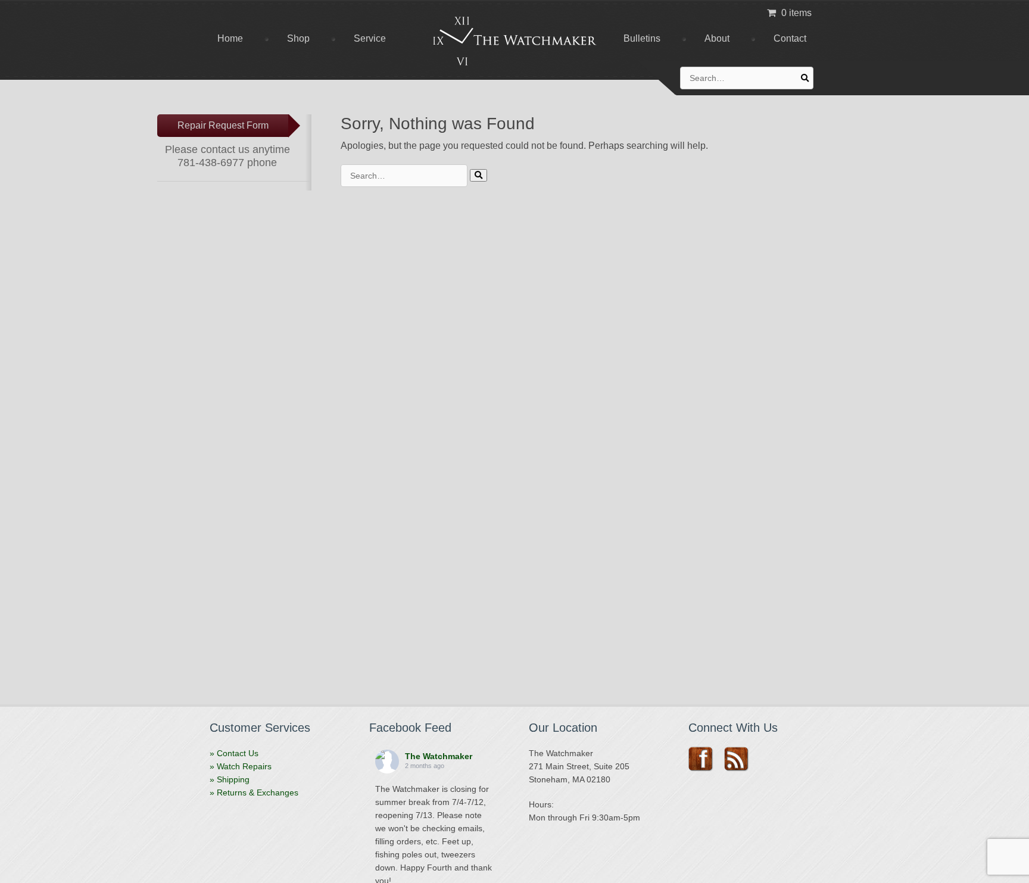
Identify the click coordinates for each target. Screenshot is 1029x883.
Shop (298, 38)
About (716, 38)
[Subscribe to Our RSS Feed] (740, 759)
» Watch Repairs (241, 766)
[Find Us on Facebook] (704, 759)
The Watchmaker (438, 756)
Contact (790, 38)
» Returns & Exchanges (254, 792)
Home (230, 38)
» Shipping (230, 779)
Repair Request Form (223, 125)
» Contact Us (234, 753)
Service (370, 38)
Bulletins (641, 38)
